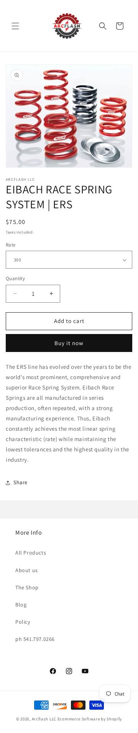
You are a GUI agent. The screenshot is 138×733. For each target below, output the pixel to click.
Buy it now (69, 343)
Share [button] (20, 482)
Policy (22, 621)
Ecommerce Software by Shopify (90, 719)
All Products (30, 552)
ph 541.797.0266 (35, 639)
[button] (15, 26)
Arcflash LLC (44, 719)
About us (26, 570)
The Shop (27, 587)
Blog (20, 604)
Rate (11, 245)
